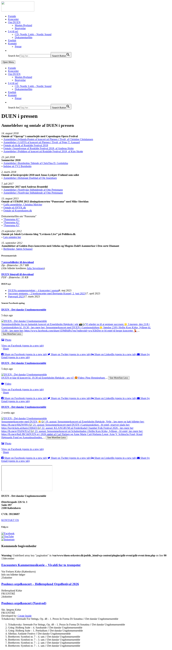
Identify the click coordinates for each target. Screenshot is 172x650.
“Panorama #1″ (11, 219)
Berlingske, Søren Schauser (18, 248)
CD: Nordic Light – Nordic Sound (33, 34)
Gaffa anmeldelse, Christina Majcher (22, 204)
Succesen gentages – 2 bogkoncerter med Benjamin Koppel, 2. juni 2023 (46, 293)
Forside (12, 16)
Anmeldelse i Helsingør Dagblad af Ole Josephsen (30, 178)
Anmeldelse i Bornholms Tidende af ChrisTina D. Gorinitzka (35, 163)
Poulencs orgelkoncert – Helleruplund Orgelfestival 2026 (40, 584)
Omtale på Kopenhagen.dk (17, 210)
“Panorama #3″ (11, 225)
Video (8, 383)
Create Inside (25, 615)
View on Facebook (22, 345)
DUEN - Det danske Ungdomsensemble (23, 309)
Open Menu (8, 62)
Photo (8, 339)
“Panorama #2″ (11, 222)
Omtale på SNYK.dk (14, 207)
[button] (9, 50)
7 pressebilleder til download (17, 262)
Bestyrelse (20, 28)
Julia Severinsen (35, 268)
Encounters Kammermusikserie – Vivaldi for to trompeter (41, 565)
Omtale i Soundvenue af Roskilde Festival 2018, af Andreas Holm (38, 148)
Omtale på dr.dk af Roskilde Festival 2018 (25, 145)
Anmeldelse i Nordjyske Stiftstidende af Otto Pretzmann (33, 189)
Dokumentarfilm (23, 37)
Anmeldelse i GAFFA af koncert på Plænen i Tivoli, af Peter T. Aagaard (41, 142)
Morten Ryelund (23, 25)
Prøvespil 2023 (16, 296)
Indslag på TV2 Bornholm (17, 166)
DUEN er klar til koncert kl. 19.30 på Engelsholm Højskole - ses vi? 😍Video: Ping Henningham (53, 377)
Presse (18, 46)
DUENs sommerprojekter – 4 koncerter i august (33, 290)
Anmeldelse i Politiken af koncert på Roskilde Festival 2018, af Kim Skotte (43, 151)
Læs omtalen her (12, 237)
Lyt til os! (13, 31)
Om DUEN (14, 22)
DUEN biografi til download (17, 274)
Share (6, 348)
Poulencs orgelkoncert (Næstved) (23, 603)
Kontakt (12, 43)
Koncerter (13, 19)
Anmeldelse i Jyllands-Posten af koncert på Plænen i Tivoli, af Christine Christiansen (48, 139)
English (12, 40)
